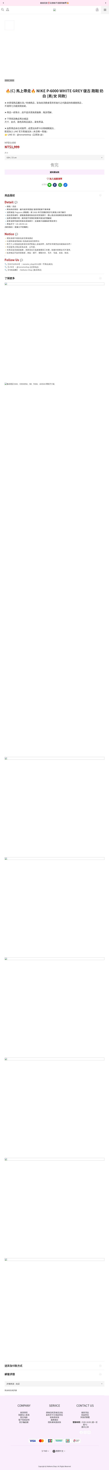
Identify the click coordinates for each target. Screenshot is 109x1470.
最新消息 (85, 1412)
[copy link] (65, 185)
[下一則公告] (105, 3)
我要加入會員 (24, 1415)
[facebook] (55, 185)
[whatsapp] (60, 185)
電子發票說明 (24, 1420)
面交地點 (24, 1417)
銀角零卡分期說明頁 (54, 1415)
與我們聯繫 (85, 1417)
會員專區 (24, 1412)
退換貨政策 (54, 1417)
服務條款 (54, 1420)
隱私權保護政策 (54, 1422)
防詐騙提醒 (24, 1422)
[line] (49, 185)
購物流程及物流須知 (54, 1412)
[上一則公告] (3, 3)
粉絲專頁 (85, 1415)
